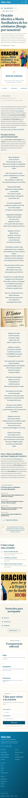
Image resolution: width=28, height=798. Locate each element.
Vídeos (2, 770)
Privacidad (7, 796)
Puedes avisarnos (5, 680)
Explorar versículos (13, 630)
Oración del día (4, 752)
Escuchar (5, 88)
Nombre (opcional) (6, 709)
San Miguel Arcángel (19, 757)
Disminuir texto (14, 88)
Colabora (2, 784)
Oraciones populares (5, 757)
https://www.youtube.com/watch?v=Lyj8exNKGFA (12, 129)
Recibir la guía (14, 722)
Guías (2, 765)
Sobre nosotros (4, 779)
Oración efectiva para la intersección (9, 98)
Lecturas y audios (4, 773)
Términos (16, 796)
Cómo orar (3, 759)
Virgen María (17, 759)
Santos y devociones (19, 752)
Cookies (11, 796)
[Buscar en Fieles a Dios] (22, 2)
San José (17, 754)
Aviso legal (3, 796)
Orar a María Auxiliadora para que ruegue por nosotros (12, 100)
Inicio (2, 8)
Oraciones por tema (5, 754)
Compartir (13, 45)
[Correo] (10, 746)
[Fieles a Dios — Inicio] (6, 2)
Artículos (2, 768)
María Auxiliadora (17, 459)
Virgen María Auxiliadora (8, 8)
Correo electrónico (6, 715)
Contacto (2, 786)
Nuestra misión (4, 781)
